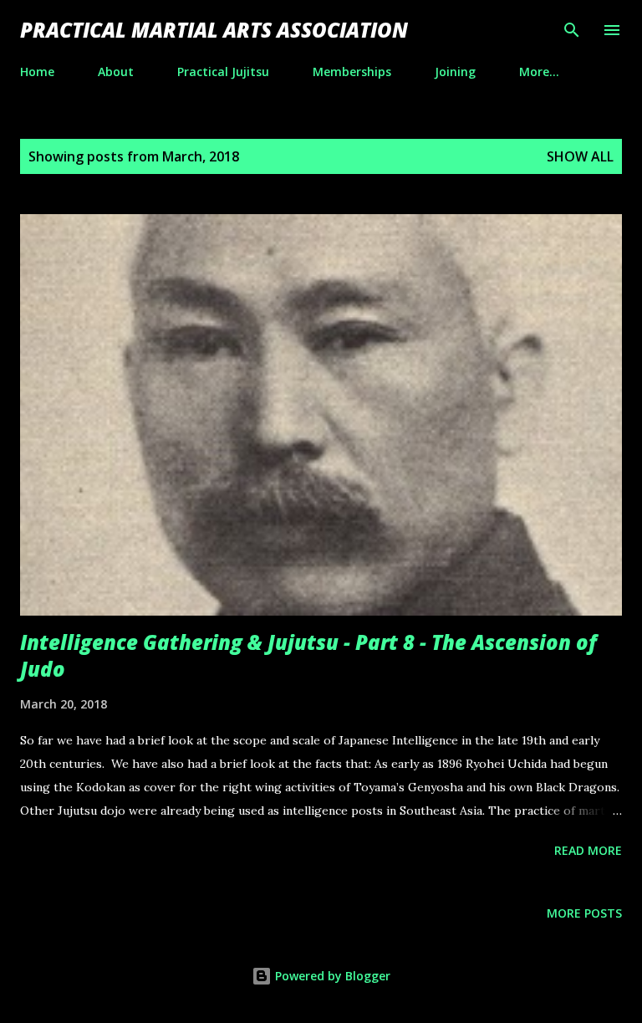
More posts (584, 913)
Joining (455, 71)
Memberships (352, 71)
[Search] (572, 30)
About (116, 71)
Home (37, 71)
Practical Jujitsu (223, 71)
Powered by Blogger (331, 976)
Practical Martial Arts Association (214, 29)
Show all (580, 156)
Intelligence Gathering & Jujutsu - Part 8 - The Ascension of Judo (308, 655)
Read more (588, 850)
